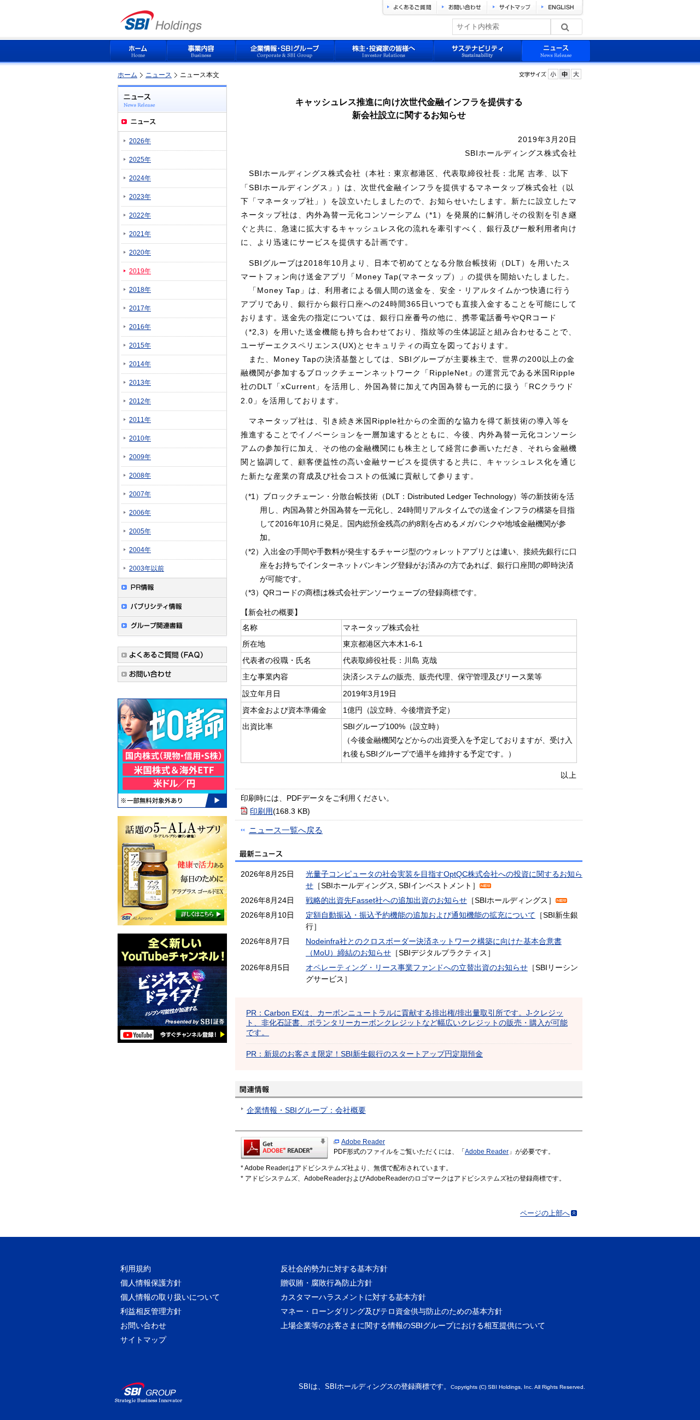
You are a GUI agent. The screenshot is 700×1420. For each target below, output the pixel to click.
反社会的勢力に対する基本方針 (334, 1268)
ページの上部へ (545, 1213)
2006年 (140, 513)
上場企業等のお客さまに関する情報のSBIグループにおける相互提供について (413, 1325)
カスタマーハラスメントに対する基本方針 (353, 1297)
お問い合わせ (143, 1325)
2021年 (140, 234)
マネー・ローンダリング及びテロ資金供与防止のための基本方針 (392, 1311)
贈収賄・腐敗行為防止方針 (326, 1282)
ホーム (127, 75)
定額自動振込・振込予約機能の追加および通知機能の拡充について (420, 915)
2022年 (140, 215)
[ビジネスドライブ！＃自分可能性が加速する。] (172, 1044)
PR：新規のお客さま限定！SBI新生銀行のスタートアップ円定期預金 (364, 1053)
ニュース (158, 75)
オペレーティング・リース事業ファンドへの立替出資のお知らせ (417, 967)
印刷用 (261, 811)
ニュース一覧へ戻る (286, 830)
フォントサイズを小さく (553, 74)
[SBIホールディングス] (161, 29)
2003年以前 (146, 568)
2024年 (140, 178)
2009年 (140, 457)
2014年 (140, 364)
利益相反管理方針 (151, 1311)
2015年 (140, 345)
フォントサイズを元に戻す (564, 74)
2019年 (140, 271)
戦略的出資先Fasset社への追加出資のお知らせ (386, 900)
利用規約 (135, 1268)
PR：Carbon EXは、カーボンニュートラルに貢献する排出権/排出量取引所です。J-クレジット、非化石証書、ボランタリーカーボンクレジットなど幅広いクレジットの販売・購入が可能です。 (407, 1022)
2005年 (140, 531)
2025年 (140, 159)
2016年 (140, 327)
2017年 (140, 308)
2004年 (140, 550)
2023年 (140, 197)
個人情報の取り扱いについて (170, 1297)
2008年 (140, 475)
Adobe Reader (363, 1142)
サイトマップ (143, 1339)
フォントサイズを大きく (576, 74)
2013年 (140, 382)
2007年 (140, 494)
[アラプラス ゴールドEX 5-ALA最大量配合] (172, 927)
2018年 (140, 290)
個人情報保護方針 (151, 1282)
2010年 (140, 438)
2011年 (140, 420)
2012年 (140, 401)
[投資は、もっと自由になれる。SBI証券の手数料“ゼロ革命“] (172, 809)
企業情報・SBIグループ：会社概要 (306, 1110)
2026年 (140, 141)
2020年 (140, 252)
